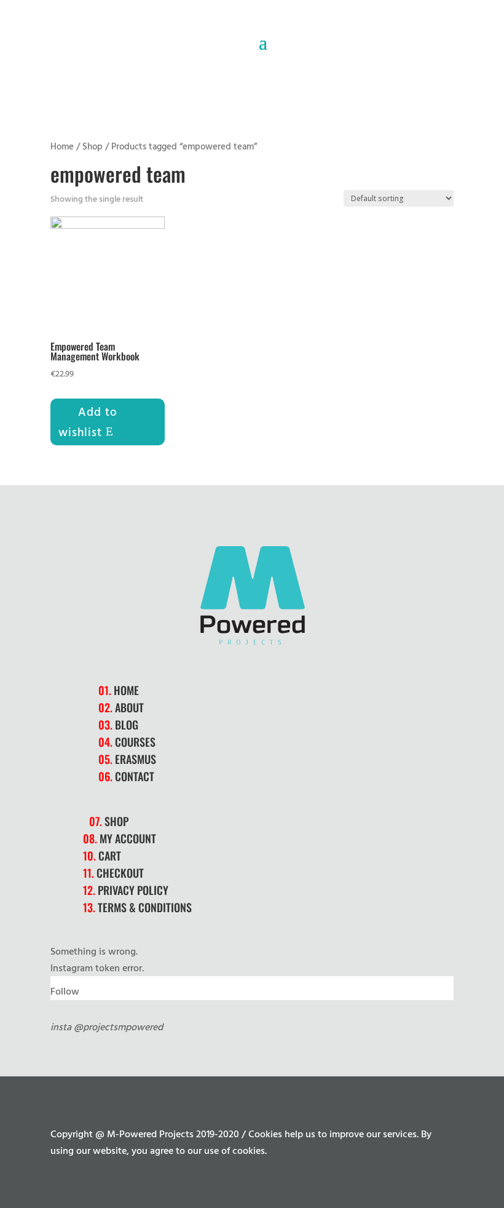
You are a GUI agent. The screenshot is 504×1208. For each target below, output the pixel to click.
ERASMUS (135, 759)
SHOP (116, 821)
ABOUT (129, 707)
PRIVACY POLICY (133, 890)
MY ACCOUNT (128, 838)
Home (62, 146)
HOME (126, 690)
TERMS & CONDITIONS (145, 907)
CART (109, 856)
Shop (92, 146)
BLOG (126, 725)
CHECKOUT (120, 873)
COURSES (135, 742)
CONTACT (134, 776)
